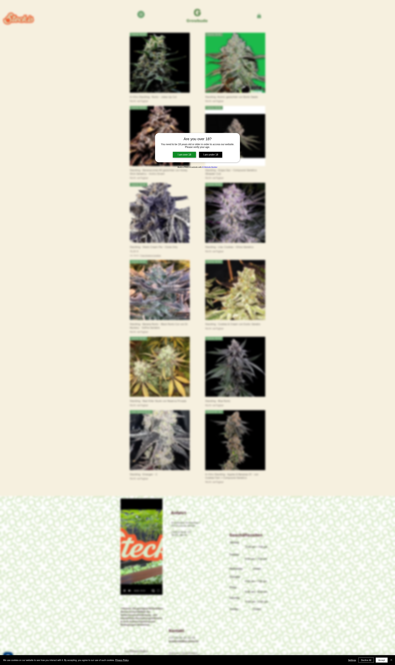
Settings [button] (352, 660)
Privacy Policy (122, 660)
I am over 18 (184, 154)
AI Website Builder (209, 167)
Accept (381, 660)
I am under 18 (210, 154)
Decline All (366, 660)
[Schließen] (391, 660)
